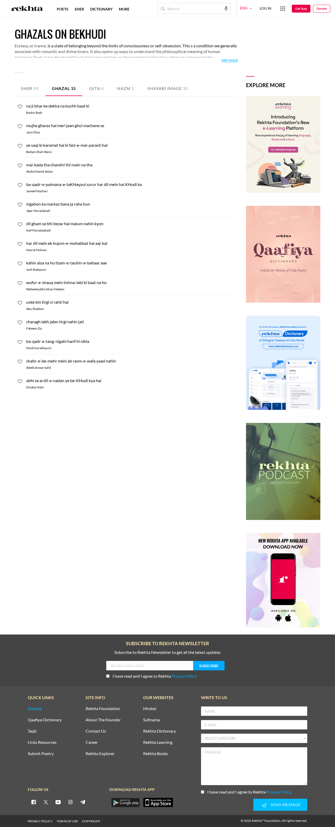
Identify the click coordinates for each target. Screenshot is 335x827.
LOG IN (265, 8)
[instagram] (70, 802)
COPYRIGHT (91, 821)
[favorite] (20, 107)
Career (92, 742)
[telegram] (83, 802)
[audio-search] (226, 8)
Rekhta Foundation (103, 708)
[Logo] (26, 9)
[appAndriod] (125, 802)
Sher (29, 88)
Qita (96, 88)
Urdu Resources (42, 742)
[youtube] (58, 802)
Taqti (32, 731)
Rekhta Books (155, 753)
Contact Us (96, 731)
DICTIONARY (101, 9)
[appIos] (158, 802)
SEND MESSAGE (286, 804)
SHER (79, 9)
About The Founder (103, 720)
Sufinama (151, 720)
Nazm (125, 88)
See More (229, 60)
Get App (301, 8)
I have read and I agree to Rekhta (155, 675)
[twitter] (46, 802)
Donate (321, 8)
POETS (62, 9)
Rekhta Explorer (100, 753)
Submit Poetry (41, 753)
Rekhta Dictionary (159, 731)
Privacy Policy (184, 675)
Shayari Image (167, 88)
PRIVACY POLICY (40, 821)
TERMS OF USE (67, 821)
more (124, 9)
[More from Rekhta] (282, 8)
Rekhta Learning (157, 742)
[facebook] (33, 802)
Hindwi (149, 708)
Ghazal (64, 88)
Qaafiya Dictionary (45, 720)
